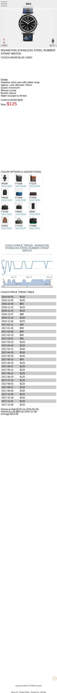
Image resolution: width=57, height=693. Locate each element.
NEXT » (53, 46)
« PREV (4, 46)
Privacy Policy (24, 692)
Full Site (43, 692)
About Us (14, 692)
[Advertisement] (26, 68)
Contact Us (35, 692)
